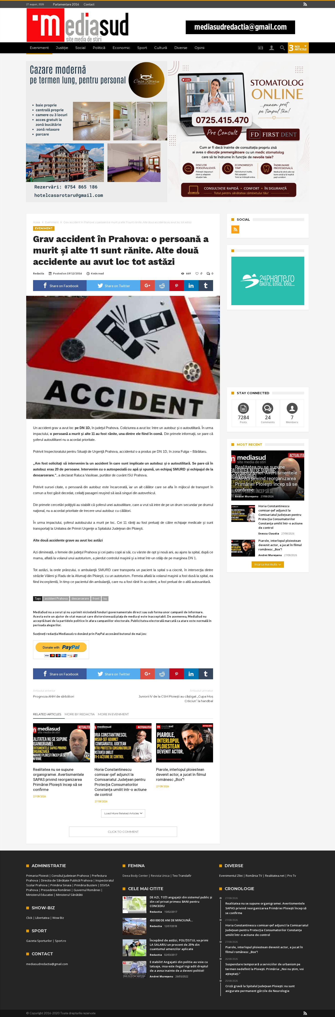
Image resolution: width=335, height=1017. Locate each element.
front (96, 598)
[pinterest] (176, 285)
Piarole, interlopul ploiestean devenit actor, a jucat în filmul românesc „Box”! (181, 774)
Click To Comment (123, 831)
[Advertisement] (268, 348)
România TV (254, 876)
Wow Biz (58, 918)
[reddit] (162, 285)
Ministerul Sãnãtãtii (69, 895)
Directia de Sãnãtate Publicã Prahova (67, 880)
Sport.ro (60, 941)
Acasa (36, 222)
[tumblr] (205, 285)
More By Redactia (80, 714)
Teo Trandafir (182, 876)
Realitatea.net (274, 876)
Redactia (38, 273)
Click (29, 918)
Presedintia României (56, 890)
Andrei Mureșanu (246, 496)
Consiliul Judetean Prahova (70, 876)
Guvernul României (87, 890)
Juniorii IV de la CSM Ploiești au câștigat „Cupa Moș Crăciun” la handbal (176, 696)
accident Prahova (56, 598)
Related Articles (47, 714)
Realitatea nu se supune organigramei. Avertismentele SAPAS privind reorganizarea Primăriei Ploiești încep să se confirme (58, 779)
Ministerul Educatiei (39, 895)
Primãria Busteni (85, 885)
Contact (89, 4)
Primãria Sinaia (60, 885)
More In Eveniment (113, 714)
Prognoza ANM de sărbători (53, 693)
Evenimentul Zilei (231, 876)
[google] (147, 285)
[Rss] (305, 4)
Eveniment (52, 222)
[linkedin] (191, 285)
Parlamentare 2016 (66, 4)
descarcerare (80, 598)
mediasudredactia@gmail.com (47, 964)
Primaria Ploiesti (37, 876)
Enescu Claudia (268, 533)
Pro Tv (291, 876)
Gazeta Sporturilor (39, 941)
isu (105, 598)
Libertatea (42, 918)
